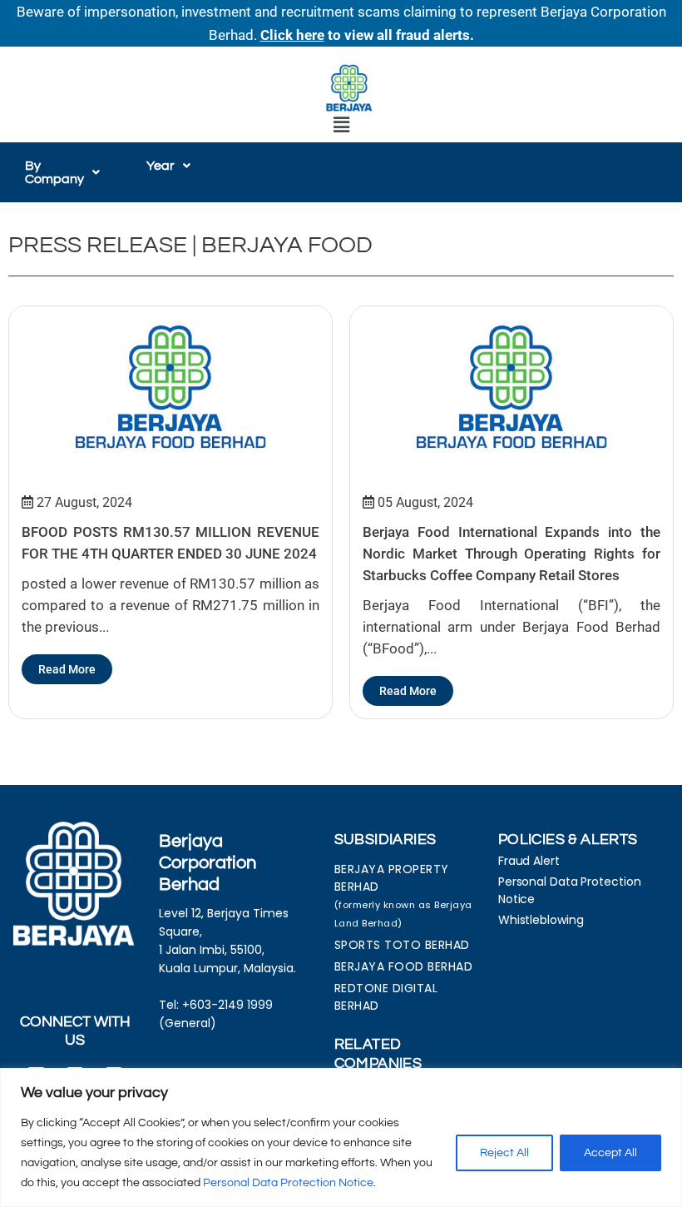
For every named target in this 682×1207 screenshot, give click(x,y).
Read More (67, 669)
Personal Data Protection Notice (288, 1183)
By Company (54, 172)
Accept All (610, 1153)
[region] (341, 1137)
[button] (341, 125)
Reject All (504, 1153)
